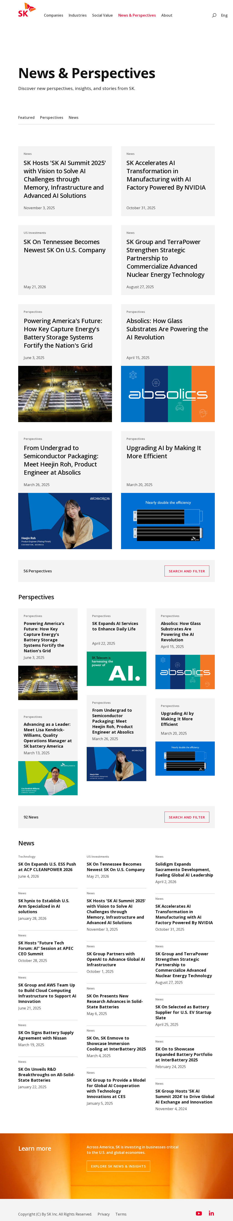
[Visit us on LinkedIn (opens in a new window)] (211, 1215)
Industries (78, 15)
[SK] (27, 15)
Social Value (102, 15)
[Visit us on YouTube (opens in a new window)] (198, 1215)
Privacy (104, 1214)
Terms (121, 1214)
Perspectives (51, 117)
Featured (26, 117)
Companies (53, 15)
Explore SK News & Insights (118, 1166)
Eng (224, 15)
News (74, 117)
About (166, 15)
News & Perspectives (137, 15)
